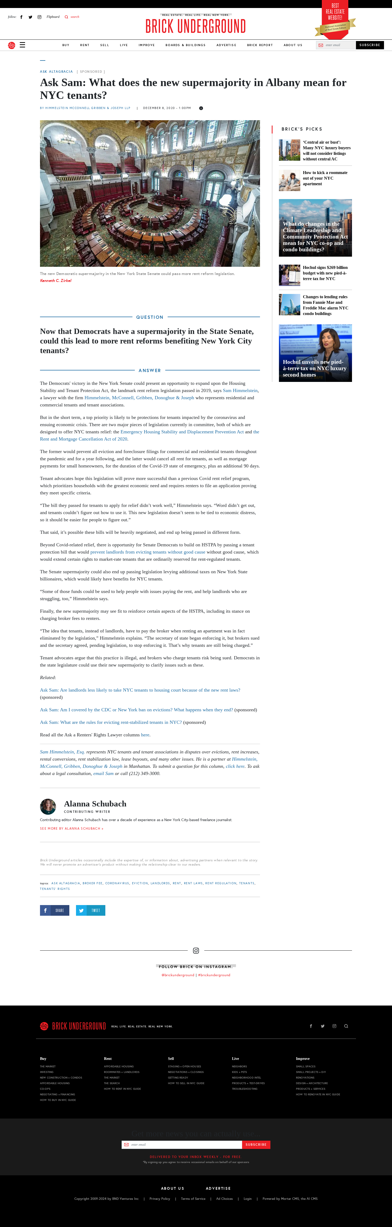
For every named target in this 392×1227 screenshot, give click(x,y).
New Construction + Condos (61, 1077)
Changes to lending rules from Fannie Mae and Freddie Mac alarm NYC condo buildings (326, 305)
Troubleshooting (244, 1089)
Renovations (305, 1077)
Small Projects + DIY (311, 1072)
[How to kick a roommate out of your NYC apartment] (289, 180)
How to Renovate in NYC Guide (318, 1094)
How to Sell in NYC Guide (186, 1083)
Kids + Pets (239, 1072)
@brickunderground (178, 975)
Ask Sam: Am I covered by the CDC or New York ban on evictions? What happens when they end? (136, 709)
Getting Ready (178, 1077)
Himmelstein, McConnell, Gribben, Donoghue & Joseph (139, 397)
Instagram (39, 17)
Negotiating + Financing (57, 1094)
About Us (293, 45)
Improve (147, 45)
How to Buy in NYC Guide (58, 1100)
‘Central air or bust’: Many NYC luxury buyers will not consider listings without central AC (327, 150)
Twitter (30, 17)
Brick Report (260, 45)
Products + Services (310, 1089)
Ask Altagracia (56, 71)
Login (248, 1199)
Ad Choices (224, 1199)
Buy (66, 45)
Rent (85, 45)
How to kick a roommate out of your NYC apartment (325, 178)
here (145, 734)
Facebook (21, 17)
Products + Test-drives (248, 1083)
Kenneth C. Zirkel (55, 280)
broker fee (93, 883)
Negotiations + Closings (186, 1072)
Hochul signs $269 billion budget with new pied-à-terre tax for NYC (325, 273)
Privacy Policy (160, 1199)
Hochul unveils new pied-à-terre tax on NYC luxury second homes (315, 368)
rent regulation (221, 883)
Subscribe (256, 1145)
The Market (47, 1066)
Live (124, 45)
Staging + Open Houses (184, 1066)
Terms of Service (193, 1199)
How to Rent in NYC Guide (122, 1089)
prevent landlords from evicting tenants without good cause (147, 552)
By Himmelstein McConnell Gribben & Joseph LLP (86, 108)
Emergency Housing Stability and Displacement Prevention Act (182, 431)
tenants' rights (55, 889)
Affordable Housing (55, 1083)
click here (235, 766)
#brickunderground (214, 975)
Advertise (226, 45)
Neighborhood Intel (246, 1077)
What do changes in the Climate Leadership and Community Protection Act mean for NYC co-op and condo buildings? (315, 237)
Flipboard (53, 17)
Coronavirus (117, 883)
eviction (140, 883)
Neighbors (239, 1066)
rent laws (193, 883)
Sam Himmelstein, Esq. (62, 751)
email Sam (103, 773)
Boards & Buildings (186, 45)
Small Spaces (305, 1066)
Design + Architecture (312, 1083)
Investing (46, 1072)
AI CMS (312, 1199)
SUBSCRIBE (370, 45)
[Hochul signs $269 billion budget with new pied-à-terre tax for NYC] (289, 275)
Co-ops (45, 1089)
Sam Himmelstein (240, 390)
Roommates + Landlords (121, 1072)
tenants (247, 883)
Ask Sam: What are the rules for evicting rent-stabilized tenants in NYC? (111, 722)
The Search (112, 1083)
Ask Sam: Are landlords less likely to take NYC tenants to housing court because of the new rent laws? (140, 690)
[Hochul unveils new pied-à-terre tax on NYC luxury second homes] (315, 353)
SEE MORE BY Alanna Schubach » (71, 828)
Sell (104, 45)
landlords (160, 883)
